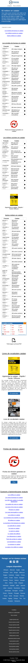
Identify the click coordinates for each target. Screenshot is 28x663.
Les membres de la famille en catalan (14, 517)
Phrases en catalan (14, 509)
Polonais (10, 593)
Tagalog (10, 598)
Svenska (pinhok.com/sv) (14, 643)
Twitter (16, 658)
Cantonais (11, 575)
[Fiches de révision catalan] (14, 469)
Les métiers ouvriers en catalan (14, 33)
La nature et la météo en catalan (14, 547)
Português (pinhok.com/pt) (14, 627)
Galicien (16, 580)
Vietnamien (17, 601)
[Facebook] (10, 562)
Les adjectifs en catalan (14, 525)
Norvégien (15, 590)
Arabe (22, 570)
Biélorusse (22, 572)
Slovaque (16, 595)
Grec (6, 583)
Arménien (5, 572)
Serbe (10, 595)
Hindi (15, 583)
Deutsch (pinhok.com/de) (14, 622)
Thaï (20, 598)
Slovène (22, 595)
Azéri (11, 572)
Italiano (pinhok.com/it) (14, 632)
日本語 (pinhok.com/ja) (14, 635)
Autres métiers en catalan (14, 35)
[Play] (24, 49)
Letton (4, 588)
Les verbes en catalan (14, 515)
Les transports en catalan (14, 541)
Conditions (14, 609)
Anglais (18, 570)
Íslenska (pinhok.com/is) (14, 651)
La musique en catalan (14, 544)
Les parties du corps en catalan (14, 504)
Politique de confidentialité (14, 612)
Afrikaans (6, 570)
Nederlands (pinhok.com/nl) (14, 638)
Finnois (11, 580)
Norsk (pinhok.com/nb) (14, 649)
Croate (11, 577)
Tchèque (16, 598)
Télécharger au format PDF (14, 344)
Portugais (16, 593)
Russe (5, 595)
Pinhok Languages (11, 660)
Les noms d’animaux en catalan (14, 497)
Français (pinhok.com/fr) (14, 624)
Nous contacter (17, 5)
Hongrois (21, 583)
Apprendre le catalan (6, 27)
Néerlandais (8, 590)
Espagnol (21, 577)
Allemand (12, 570)
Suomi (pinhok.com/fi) (14, 641)
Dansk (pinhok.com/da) (14, 646)
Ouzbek (21, 590)
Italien (17, 585)
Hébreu (11, 583)
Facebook (12, 658)
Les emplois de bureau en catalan (14, 30)
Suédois (4, 598)
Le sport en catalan (14, 531)
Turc (24, 598)
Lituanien (10, 588)
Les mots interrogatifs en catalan (14, 512)
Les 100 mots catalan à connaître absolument (14, 501)
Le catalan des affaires (14, 533)
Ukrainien (10, 601)
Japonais (23, 585)
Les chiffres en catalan (14, 495)
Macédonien (17, 588)
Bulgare (5, 575)
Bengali (16, 572)
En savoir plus (14, 393)
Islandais (12, 585)
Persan (5, 593)
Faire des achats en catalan (14, 539)
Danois (16, 577)
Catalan (17, 575)
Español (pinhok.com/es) (14, 630)
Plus (14, 482)
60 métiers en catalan (14, 520)
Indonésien (5, 585)
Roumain (22, 593)
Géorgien (22, 580)
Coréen (6, 577)
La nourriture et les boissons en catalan (14, 523)
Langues (9, 5)
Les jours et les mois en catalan (14, 507)
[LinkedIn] (17, 562)
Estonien (5, 580)
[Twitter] (14, 562)
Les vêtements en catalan (14, 536)
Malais (23, 588)
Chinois (23, 575)
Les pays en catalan (14, 528)
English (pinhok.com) (14, 619)
